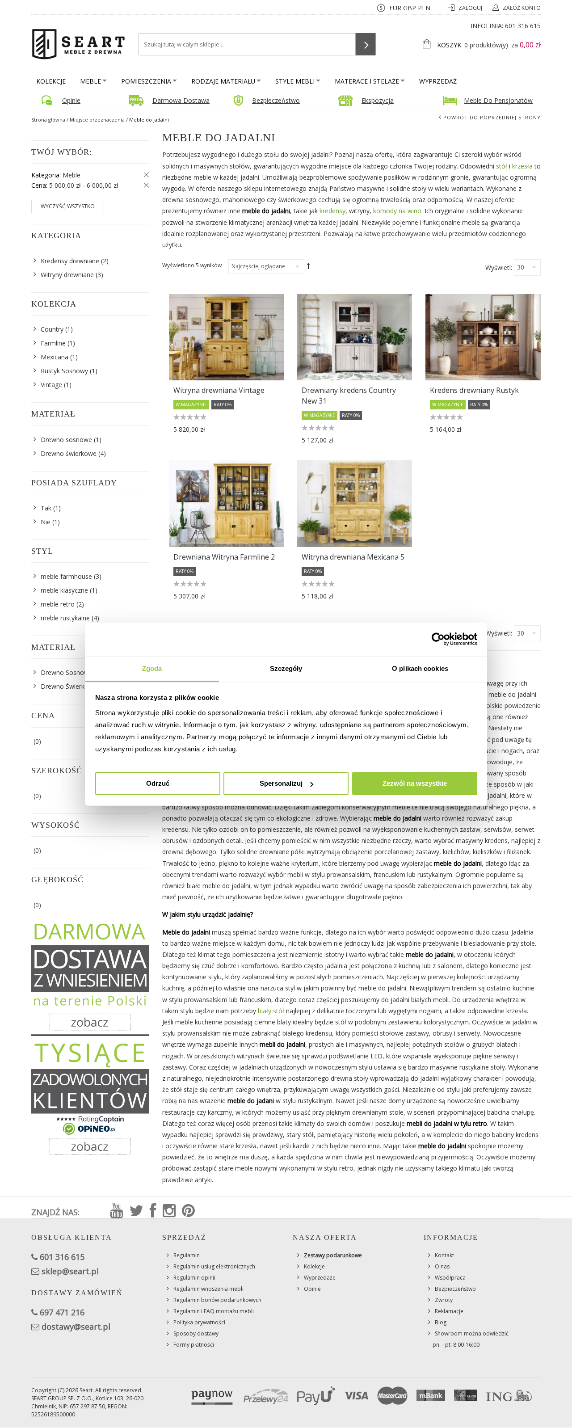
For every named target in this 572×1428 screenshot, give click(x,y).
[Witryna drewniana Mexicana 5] (354, 503)
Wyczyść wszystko (68, 206)
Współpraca (450, 1277)
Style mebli (295, 81)
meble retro (58, 604)
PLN (424, 8)
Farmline (53, 343)
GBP (409, 8)
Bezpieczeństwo (276, 100)
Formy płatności (193, 1344)
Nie (45, 522)
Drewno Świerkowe (69, 686)
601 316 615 (523, 25)
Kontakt (444, 1255)
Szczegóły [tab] (286, 668)
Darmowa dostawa (181, 100)
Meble (90, 81)
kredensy (332, 210)
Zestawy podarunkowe (333, 1255)
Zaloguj (471, 8)
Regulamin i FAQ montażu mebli (213, 1311)
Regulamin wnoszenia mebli (208, 1289)
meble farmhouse (66, 576)
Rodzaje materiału (223, 81)
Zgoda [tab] (152, 668)
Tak (46, 508)
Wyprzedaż (438, 81)
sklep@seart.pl (70, 1271)
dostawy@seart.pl (76, 1326)
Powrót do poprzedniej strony (492, 117)
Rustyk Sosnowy (64, 370)
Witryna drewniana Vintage (219, 390)
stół (501, 166)
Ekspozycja (378, 100)
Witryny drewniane (67, 274)
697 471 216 (62, 1312)
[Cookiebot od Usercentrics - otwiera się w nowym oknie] (438, 639)
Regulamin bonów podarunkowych (217, 1300)
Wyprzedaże (320, 1277)
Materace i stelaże (367, 81)
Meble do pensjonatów (498, 100)
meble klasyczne (64, 590)
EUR (395, 8)
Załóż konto (522, 8)
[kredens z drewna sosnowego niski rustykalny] (482, 337)
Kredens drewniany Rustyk (474, 390)
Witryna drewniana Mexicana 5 (353, 557)
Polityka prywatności (199, 1322)
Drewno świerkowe (69, 453)
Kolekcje (51, 81)
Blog (440, 1322)
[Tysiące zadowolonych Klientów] (90, 1098)
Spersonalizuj (281, 783)
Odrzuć (157, 783)
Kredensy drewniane (70, 261)
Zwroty (444, 1300)
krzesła (522, 166)
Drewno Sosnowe (67, 672)
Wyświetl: (498, 267)
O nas (442, 1266)
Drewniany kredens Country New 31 (349, 395)
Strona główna (48, 119)
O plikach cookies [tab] (420, 668)
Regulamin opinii (194, 1277)
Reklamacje (449, 1311)
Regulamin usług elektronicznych (214, 1266)
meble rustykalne (65, 618)
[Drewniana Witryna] (226, 503)
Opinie (71, 100)
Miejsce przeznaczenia (97, 119)
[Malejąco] (308, 266)
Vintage (51, 384)
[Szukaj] (366, 44)
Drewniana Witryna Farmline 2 (224, 557)
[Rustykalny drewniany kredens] (354, 337)
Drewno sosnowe (66, 439)
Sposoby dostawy (196, 1333)
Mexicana (54, 357)
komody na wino (397, 210)
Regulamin (186, 1255)
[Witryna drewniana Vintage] (226, 337)
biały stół (271, 1011)
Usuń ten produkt (144, 175)
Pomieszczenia (146, 81)
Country (52, 329)
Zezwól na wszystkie (415, 783)
